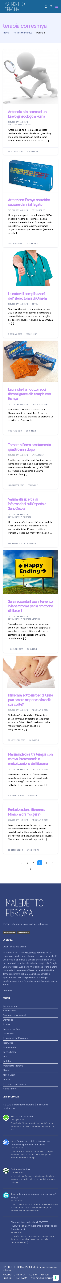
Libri (5, 1056)
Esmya (11, 125)
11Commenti (34, 740)
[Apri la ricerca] (46, 6)
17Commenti (31, 334)
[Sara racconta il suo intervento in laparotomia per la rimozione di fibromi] (30, 572)
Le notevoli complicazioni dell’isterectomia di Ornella (27, 295)
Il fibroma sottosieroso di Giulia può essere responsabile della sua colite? (30, 700)
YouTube (45, 1274)
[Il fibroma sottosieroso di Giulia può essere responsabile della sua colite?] (30, 671)
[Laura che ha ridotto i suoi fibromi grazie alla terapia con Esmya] (30, 361)
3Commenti (32, 649)
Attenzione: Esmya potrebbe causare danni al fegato (29, 202)
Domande (8, 1019)
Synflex (26, 1169)
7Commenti (33, 485)
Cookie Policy (23, 932)
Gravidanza (8, 1033)
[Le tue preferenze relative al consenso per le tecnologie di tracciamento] (56, 1278)
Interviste (8, 1042)
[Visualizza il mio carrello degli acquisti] (51, 6)
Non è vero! (9, 1075)
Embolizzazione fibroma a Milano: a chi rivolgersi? (26, 812)
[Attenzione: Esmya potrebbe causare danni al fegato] (30, 175)
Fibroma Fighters (23, 125)
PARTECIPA (21, 1277)
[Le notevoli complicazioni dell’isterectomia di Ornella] (30, 268)
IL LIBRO (33, 1274)
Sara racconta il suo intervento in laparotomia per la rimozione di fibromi (30, 606)
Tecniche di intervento (14, 1084)
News (6, 1070)
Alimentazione (10, 1006)
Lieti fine (36, 619)
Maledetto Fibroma (13, 1065)
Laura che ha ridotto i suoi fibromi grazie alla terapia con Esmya (29, 394)
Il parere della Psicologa (15, 1038)
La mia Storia (38, 455)
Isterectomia (9, 1047)
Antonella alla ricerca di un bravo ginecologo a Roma (27, 114)
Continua (7, 990)
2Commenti (31, 431)
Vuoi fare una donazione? (43, 1277)
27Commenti (33, 850)
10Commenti (32, 151)
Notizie (41, 210)
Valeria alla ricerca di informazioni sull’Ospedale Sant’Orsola (27, 504)
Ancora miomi (26, 1116)
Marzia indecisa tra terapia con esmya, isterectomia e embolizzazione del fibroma (30, 759)
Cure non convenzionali (14, 1015)
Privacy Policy (9, 932)
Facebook (7, 1277)
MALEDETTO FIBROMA (14, 1274)
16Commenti (32, 244)
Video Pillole (10, 1088)
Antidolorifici (9, 1010)
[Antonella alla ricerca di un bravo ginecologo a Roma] (30, 76)
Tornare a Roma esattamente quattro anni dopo (29, 447)
